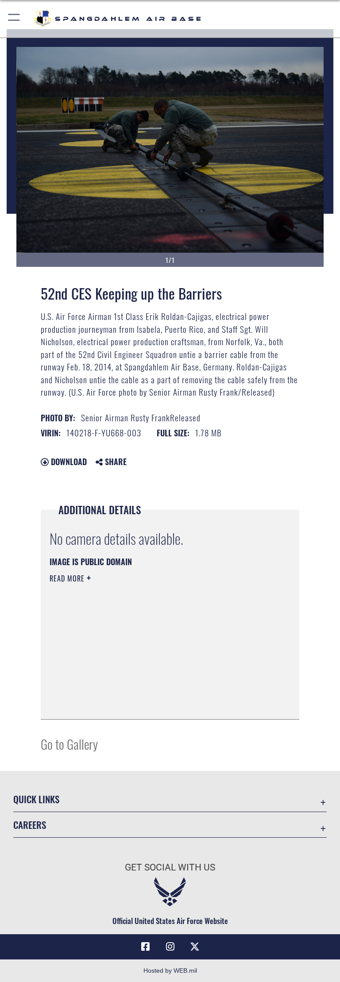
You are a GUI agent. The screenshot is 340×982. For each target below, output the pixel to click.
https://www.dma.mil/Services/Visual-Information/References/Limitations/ (153, 647)
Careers (29, 825)
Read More (68, 578)
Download (68, 461)
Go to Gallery (69, 743)
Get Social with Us (170, 867)
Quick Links (36, 799)
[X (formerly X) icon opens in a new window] (194, 946)
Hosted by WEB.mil (170, 970)
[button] (14, 19)
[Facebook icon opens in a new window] (145, 946)
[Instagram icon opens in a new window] (170, 946)
